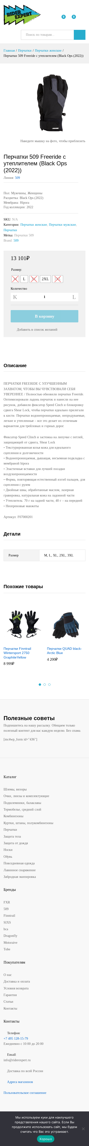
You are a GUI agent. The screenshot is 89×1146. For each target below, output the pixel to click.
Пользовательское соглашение (25, 1093)
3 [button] (49, 684)
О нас (8, 975)
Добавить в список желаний (37, 329)
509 (17, 178)
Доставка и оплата (17, 981)
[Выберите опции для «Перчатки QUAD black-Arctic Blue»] (60, 641)
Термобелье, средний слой (22, 809)
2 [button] (44, 684)
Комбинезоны (13, 816)
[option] (23, 637)
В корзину (44, 316)
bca (6, 929)
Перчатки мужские (62, 224)
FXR (7, 902)
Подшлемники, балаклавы (22, 803)
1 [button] (40, 684)
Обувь (8, 856)
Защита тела (12, 836)
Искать (79, 35)
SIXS (7, 922)
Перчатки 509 (24, 235)
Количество (19, 288)
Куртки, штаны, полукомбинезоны (28, 823)
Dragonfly (10, 936)
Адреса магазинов (20, 1082)
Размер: (16, 269)
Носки (8, 850)
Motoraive (10, 942)
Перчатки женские (33, 224)
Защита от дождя (16, 843)
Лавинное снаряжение (20, 870)
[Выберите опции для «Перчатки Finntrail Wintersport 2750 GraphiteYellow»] (17, 641)
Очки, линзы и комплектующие (26, 796)
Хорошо (45, 1139)
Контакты (10, 1008)
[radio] (15, 279)
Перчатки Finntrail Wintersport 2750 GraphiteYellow (17, 653)
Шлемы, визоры (15, 789)
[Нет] (83, 1128)
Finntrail (9, 915)
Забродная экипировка (20, 877)
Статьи (8, 1001)
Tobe (7, 949)
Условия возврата (16, 988)
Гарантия (10, 995)
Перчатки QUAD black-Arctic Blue (64, 651)
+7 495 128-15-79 (16, 1038)
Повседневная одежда (19, 863)
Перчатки (10, 230)
